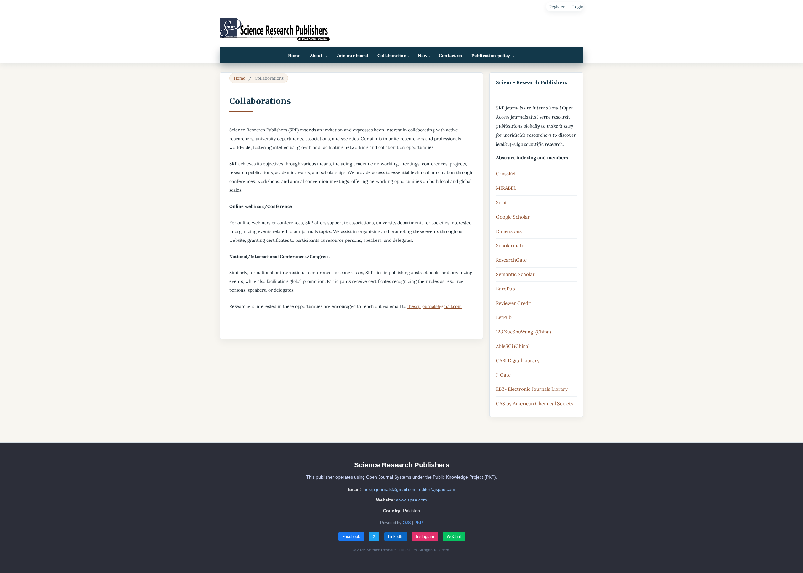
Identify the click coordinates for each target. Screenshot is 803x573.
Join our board (352, 55)
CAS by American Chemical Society (534, 403)
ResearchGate (511, 260)
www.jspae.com (411, 499)
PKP (418, 522)
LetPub (504, 317)
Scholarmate (510, 245)
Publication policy (491, 55)
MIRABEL (506, 188)
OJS (407, 522)
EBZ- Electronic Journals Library (532, 389)
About (317, 55)
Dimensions (509, 231)
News (424, 55)
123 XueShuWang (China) (523, 332)
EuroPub (505, 289)
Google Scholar (513, 217)
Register (557, 6)
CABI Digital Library (518, 360)
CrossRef (506, 174)
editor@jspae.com (437, 489)
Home (294, 55)
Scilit (501, 202)
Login (577, 6)
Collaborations (393, 55)
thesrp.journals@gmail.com (434, 306)
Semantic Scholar (515, 274)
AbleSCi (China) (513, 346)
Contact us (450, 55)
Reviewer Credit (513, 303)
